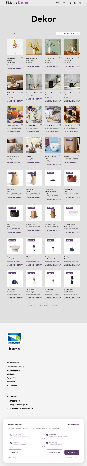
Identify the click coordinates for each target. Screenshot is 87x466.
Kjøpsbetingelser (13, 370)
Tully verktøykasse (12, 126)
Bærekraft (11, 381)
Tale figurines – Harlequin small (50, 258)
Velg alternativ (13, 132)
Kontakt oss (11, 378)
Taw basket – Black (32, 93)
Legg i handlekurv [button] (15, 68)
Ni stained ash (30, 224)
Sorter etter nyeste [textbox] (70, 33)
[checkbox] (25, 435)
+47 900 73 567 (14, 401)
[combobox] (68, 33)
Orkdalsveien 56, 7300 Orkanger (21, 408)
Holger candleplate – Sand (13, 258)
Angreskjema (12, 385)
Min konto (11, 374)
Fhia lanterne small (13, 156)
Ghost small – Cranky (30, 190)
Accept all (72, 452)
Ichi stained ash (50, 224)
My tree (66, 156)
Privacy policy (12, 458)
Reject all (15, 452)
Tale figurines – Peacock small (69, 258)
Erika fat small (68, 126)
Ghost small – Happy (11, 190)
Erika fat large (49, 126)
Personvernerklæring (15, 367)
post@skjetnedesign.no (18, 405)
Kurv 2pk (28, 156)
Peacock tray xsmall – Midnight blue (50, 191)
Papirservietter (30, 126)
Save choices (54, 452)
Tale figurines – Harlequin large (31, 258)
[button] (58, 3)
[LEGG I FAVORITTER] (22, 57)
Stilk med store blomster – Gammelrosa (11, 60)
